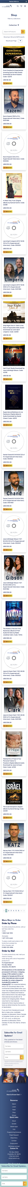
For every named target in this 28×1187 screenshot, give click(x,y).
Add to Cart (9, 83)
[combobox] (14, 32)
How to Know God (13, 1094)
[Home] (7, 6)
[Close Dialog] (26, 1165)
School (14, 1115)
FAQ (14, 1129)
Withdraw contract (14, 1146)
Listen (14, 1107)
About (14, 1121)
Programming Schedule (14, 1132)
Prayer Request (14, 1135)
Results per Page (11, 41)
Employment (14, 1143)
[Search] (23, 32)
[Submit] (22, 1057)
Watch (14, 1104)
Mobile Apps (14, 1126)
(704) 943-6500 (14, 1156)
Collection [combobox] (13, 25)
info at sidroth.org (14, 1158)
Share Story (14, 1138)
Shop (14, 1112)
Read (14, 1109)
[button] (26, 1)
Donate (14, 1124)
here (17, 1016)
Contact (14, 1141)
